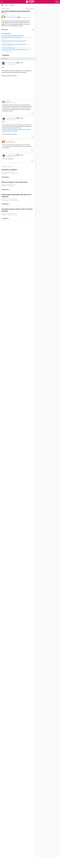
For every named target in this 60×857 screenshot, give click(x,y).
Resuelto (4, 12)
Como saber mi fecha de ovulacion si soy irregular (14, 49)
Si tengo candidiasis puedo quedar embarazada (13, 44)
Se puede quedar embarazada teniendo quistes (13, 41)
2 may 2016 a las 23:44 (25, 17)
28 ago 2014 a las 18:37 (11, 102)
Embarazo (11, 5)
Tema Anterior (6, 8)
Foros (6, 5)
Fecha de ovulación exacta (8, 47)
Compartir (5, 29)
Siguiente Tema (28, 8)
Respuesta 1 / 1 (5, 58)
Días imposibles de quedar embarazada (11, 37)
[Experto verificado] (19, 17)
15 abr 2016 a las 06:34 (10, 142)
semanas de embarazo (7, 146)
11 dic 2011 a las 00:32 (10, 64)
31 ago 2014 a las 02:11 (11, 119)
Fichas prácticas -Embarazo (23, 47)
